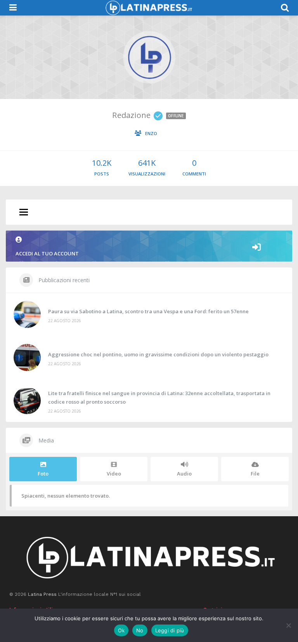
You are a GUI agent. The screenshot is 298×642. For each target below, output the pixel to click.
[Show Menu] (13, 8)
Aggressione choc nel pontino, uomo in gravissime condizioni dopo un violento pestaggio (158, 354)
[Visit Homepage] (149, 8)
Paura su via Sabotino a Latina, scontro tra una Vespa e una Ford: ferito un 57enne (148, 311)
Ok (121, 630)
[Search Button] (285, 8)
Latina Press (42, 594)
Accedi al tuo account (47, 253)
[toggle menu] (23, 213)
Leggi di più (169, 630)
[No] (288, 625)
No (140, 630)
